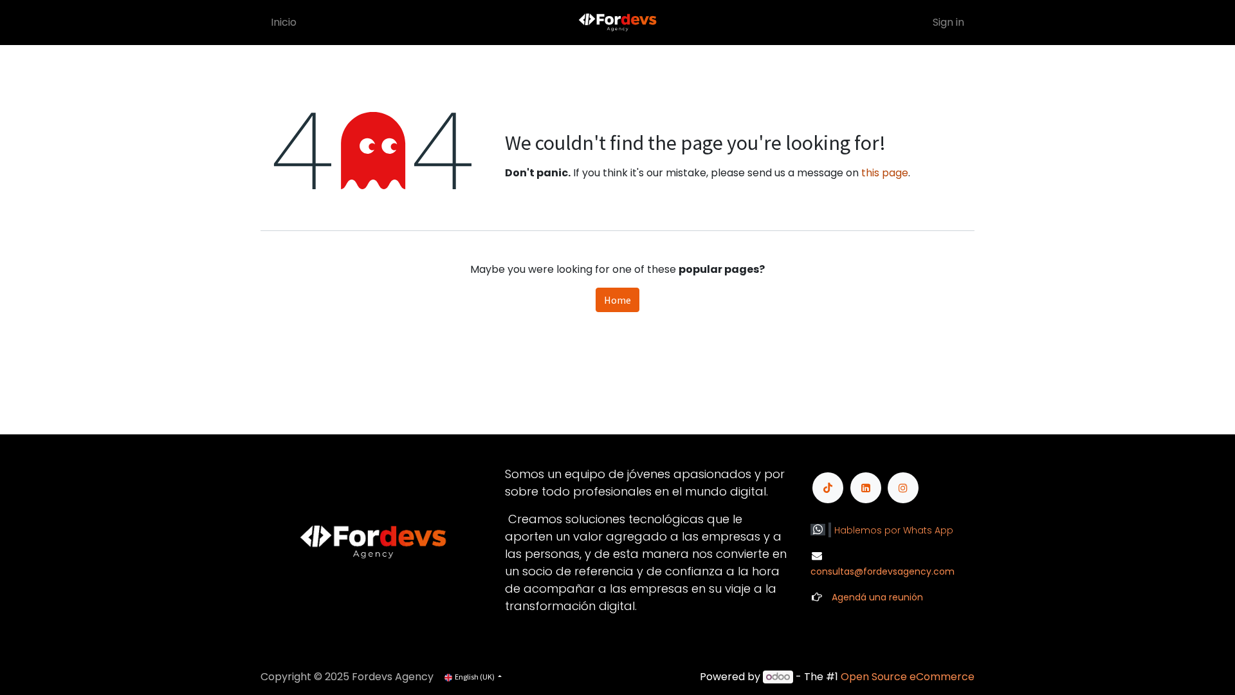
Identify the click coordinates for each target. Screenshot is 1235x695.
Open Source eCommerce (907, 676)
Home (617, 299)
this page (884, 172)
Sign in (948, 22)
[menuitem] (284, 22)
